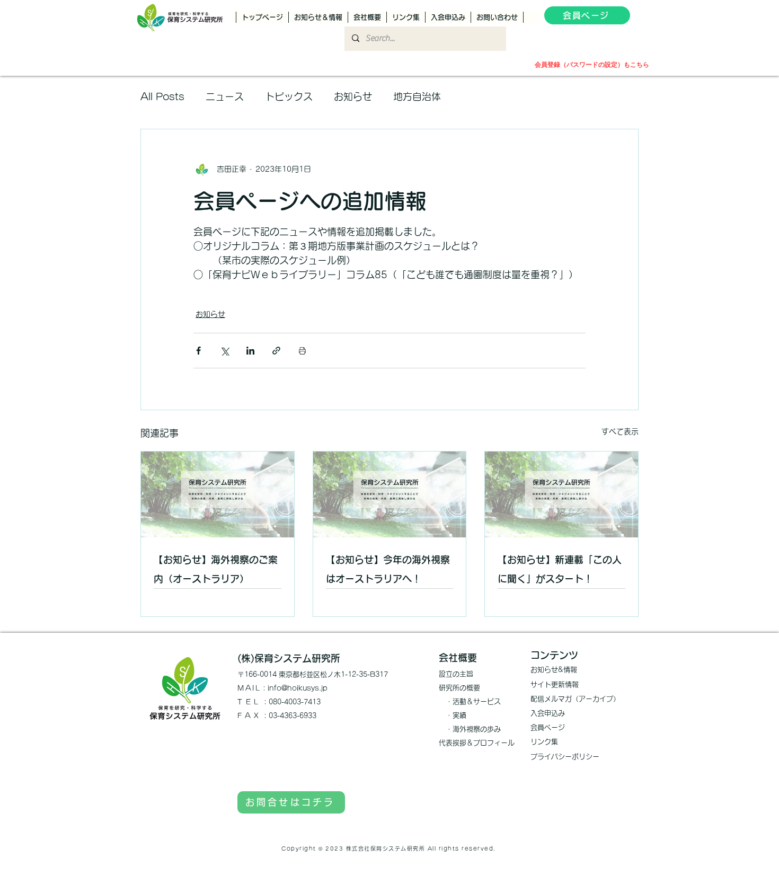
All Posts (162, 96)
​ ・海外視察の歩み (470, 729)
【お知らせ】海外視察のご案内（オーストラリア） (216, 569)
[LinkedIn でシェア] (250, 351)
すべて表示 (620, 431)
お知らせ (353, 96)
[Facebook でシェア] (198, 351)
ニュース (225, 96)
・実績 (452, 715)
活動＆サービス (477, 701)
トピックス (289, 96)
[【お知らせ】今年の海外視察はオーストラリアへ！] (389, 494)
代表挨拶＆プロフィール (477, 742)
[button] (640, 17)
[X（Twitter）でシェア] (224, 351)
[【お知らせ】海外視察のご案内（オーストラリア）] (217, 494)
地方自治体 (417, 96)
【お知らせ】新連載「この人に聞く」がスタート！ (560, 569)
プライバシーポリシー (564, 756)
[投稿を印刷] (302, 351)
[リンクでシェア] (276, 351)
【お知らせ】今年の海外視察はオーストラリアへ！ (388, 569)
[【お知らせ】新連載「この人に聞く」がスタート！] (561, 494)
